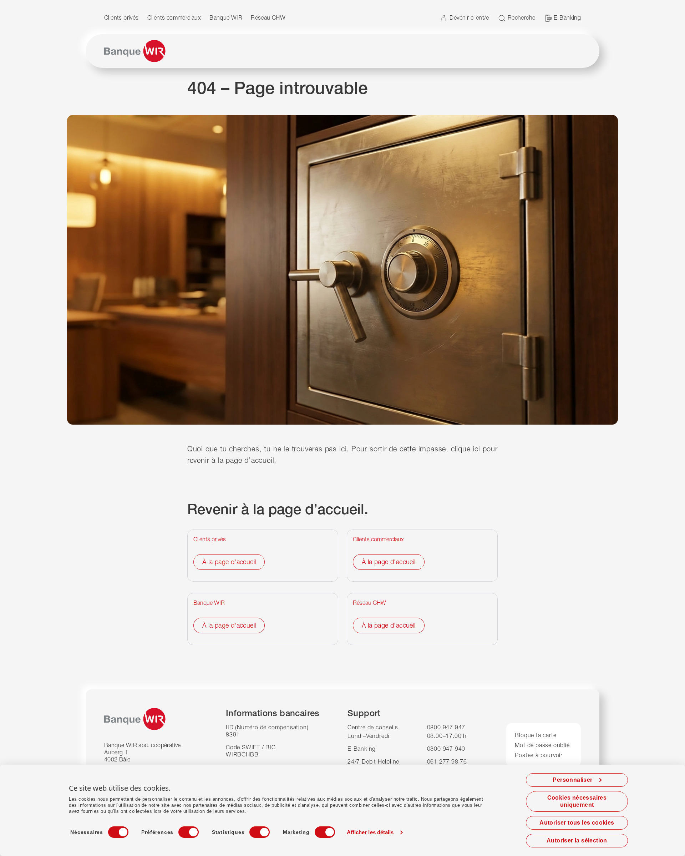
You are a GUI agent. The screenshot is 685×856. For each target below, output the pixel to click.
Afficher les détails (370, 832)
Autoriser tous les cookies (576, 823)
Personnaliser (572, 780)
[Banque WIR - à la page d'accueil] (135, 51)
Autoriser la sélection (577, 840)
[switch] (182, 830)
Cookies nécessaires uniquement (577, 801)
